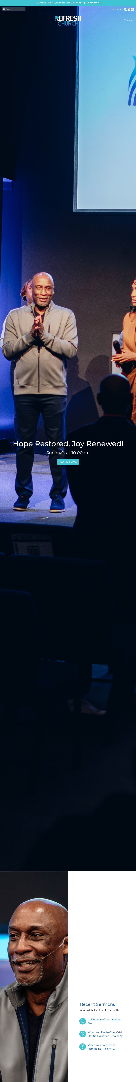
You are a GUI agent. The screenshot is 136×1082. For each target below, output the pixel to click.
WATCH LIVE (68, 461)
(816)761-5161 (117, 9)
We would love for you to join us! (68, 3)
